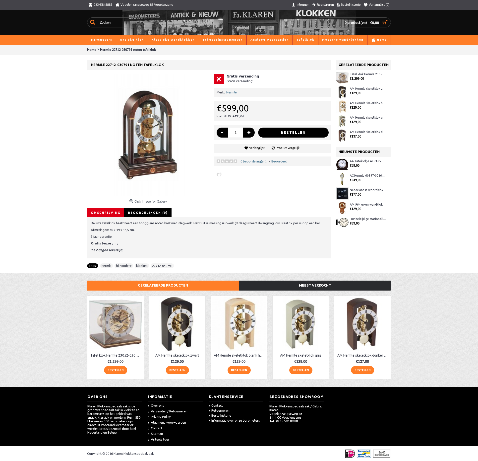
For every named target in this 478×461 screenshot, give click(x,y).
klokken (142, 265)
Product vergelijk (287, 148)
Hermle (231, 92)
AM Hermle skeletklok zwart (368, 88)
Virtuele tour (160, 439)
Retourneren (220, 410)
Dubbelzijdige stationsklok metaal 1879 (368, 219)
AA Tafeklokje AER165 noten (368, 161)
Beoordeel (279, 161)
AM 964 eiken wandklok (366, 204)
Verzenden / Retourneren (169, 411)
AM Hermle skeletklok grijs (368, 117)
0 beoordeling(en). (253, 161)
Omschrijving (105, 212)
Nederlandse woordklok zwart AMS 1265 (368, 190)
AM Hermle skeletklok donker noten (368, 132)
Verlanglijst (257, 148)
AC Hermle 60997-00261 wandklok (368, 175)
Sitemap (157, 433)
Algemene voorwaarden (168, 422)
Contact (156, 428)
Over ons (157, 405)
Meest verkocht (315, 285)
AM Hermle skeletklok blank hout (368, 103)
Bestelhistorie (221, 415)
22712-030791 (162, 265)
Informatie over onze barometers (235, 420)
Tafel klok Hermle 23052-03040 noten (368, 74)
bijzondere (124, 265)
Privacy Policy (161, 416)
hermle (107, 265)
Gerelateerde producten (163, 285)
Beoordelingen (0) (148, 212)
